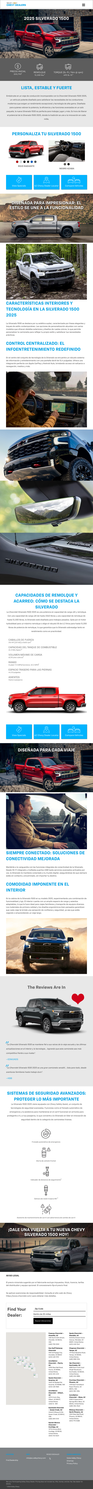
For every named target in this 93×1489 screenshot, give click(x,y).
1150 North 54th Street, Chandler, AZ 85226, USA (57, 1340)
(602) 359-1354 (74, 1391)
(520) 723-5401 (54, 1436)
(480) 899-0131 (54, 1418)
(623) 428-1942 (74, 1344)
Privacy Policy (72, 1463)
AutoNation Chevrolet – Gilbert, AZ (56, 1393)
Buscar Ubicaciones (43, 1321)
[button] (32, 1365)
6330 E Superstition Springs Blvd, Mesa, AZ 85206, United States (77, 1402)
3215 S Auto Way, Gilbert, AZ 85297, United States (54, 1399)
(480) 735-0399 (54, 1344)
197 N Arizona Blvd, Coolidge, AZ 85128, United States (55, 1431)
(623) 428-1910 (54, 1357)
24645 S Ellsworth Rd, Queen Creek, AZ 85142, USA (57, 1414)
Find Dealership (12, 1460)
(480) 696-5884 (74, 1376)
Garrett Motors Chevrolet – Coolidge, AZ (54, 1425)
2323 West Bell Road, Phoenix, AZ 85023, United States (76, 1416)
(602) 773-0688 (74, 1421)
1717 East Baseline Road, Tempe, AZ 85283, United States (77, 1355)
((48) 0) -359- (53, 1404)
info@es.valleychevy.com (36, 1458)
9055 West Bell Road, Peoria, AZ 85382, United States (56, 1370)
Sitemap (70, 1461)
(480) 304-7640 (74, 1406)
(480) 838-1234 (74, 1359)
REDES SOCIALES (52, 1454)
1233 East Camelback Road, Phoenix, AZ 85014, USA (76, 1387)
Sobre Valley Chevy (74, 1458)
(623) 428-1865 (54, 1386)
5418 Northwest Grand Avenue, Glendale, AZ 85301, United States (77, 1340)
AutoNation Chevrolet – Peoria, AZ (56, 1363)
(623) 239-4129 (54, 1374)
